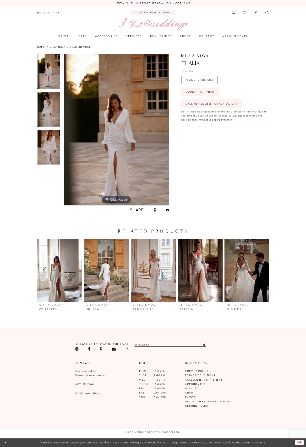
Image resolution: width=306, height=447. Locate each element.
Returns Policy (197, 405)
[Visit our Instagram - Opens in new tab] (77, 349)
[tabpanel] (48, 73)
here (262, 442)
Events (190, 397)
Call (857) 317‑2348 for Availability (211, 103)
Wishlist (191, 388)
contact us (252, 115)
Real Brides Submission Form (208, 401)
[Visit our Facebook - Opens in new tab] (89, 349)
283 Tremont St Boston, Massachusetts (90, 373)
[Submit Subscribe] (201, 344)
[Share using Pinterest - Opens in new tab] (154, 210)
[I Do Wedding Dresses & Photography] (153, 24)
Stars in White (80, 47)
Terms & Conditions (200, 375)
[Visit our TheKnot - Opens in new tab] (127, 349)
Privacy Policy (196, 371)
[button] (256, 13)
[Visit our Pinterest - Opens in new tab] (101, 349)
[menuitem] (48, 13)
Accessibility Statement (203, 379)
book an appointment (194, 119)
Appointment (195, 384)
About (190, 392)
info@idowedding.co (89, 393)
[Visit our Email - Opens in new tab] (114, 349)
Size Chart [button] (188, 71)
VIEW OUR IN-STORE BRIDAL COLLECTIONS (153, 3)
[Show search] (233, 13)
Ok (299, 442)
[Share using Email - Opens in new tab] (167, 210)
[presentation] (59, 270)
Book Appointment (200, 91)
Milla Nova (57, 47)
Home (41, 47)
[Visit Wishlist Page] (245, 13)
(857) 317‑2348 (84, 384)
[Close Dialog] (5, 442)
